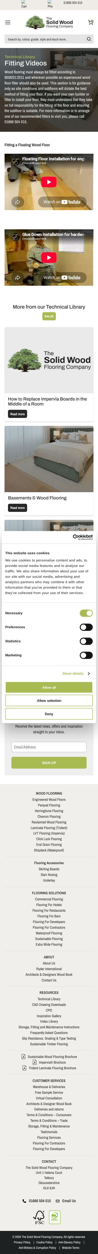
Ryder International (49, 968)
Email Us (69, 1201)
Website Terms (70, 1248)
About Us (49, 963)
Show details (73, 674)
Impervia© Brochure (52, 1062)
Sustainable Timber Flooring (49, 1043)
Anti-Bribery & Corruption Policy (37, 1248)
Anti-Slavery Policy (69, 1242)
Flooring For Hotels (49, 904)
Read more (17, 414)
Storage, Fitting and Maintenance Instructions (49, 1026)
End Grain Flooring (49, 844)
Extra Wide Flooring (49, 944)
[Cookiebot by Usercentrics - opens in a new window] (73, 537)
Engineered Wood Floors (49, 799)
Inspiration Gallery (49, 1015)
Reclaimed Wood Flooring (49, 822)
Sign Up (49, 763)
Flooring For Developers (49, 921)
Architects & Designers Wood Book (49, 974)
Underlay (49, 880)
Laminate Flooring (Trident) (49, 827)
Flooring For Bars (48, 916)
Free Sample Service (49, 1092)
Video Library (49, 1021)
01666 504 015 (40, 1201)
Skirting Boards (49, 868)
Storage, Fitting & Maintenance (49, 1126)
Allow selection (49, 701)
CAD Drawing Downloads (49, 1004)
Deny (49, 714)
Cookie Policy (44, 1242)
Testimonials (49, 1131)
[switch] (86, 627)
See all (49, 316)
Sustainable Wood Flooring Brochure (52, 1056)
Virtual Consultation (49, 1098)
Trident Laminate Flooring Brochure (52, 1067)
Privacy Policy (22, 1242)
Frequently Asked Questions (49, 1032)
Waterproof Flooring (49, 932)
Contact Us (49, 980)
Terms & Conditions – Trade (48, 1120)
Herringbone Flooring (49, 810)
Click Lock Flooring (49, 838)
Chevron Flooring (48, 816)
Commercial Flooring (49, 899)
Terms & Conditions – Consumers (49, 1114)
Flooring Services (49, 1137)
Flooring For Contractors (49, 927)
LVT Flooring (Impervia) (49, 833)
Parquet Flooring (49, 805)
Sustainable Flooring (49, 938)
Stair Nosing (49, 874)
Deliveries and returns (49, 1109)
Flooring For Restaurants (48, 910)
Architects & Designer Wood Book (49, 1103)
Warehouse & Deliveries (49, 1086)
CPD (49, 1010)
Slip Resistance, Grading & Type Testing (49, 1038)
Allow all (49, 687)
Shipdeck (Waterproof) (49, 850)
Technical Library (49, 998)
